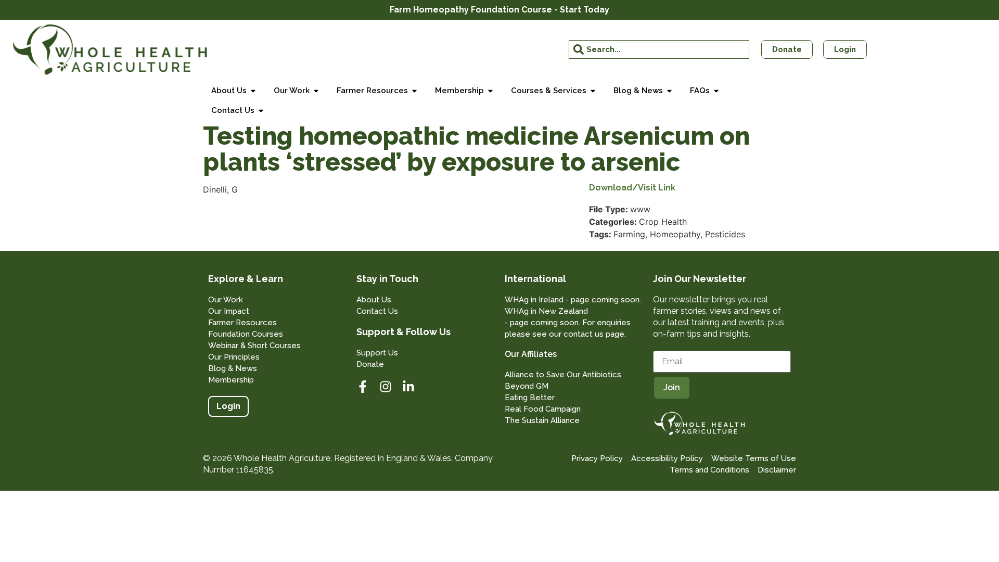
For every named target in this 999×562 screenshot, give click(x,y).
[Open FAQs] (716, 91)
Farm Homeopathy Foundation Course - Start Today (499, 10)
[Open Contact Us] (261, 111)
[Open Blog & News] (669, 91)
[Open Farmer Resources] (414, 91)
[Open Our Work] (316, 91)
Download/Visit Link (632, 188)
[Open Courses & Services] (593, 91)
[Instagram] (385, 386)
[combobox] (659, 49)
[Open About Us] (253, 91)
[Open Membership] (490, 91)
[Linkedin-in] (408, 386)
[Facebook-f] (362, 386)
